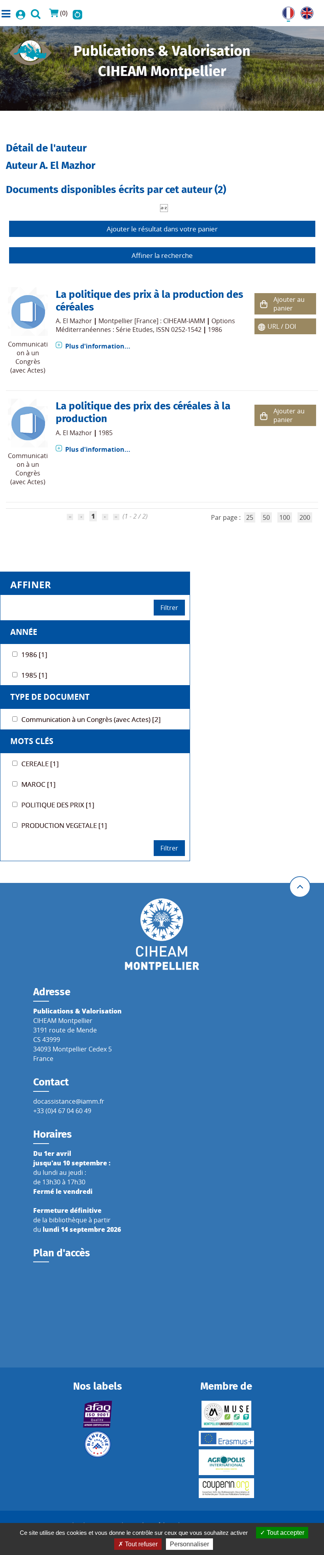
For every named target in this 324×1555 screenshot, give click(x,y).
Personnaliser (189, 1544)
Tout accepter (284, 1532)
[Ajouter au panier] (264, 304)
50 (266, 517)
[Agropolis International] (226, 1462)
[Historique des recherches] (77, 13)
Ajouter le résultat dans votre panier (162, 228)
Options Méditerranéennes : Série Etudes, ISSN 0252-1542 (145, 325)
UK (305, 11)
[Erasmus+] (226, 1438)
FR (285, 11)
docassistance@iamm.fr (68, 1101)
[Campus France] (98, 1444)
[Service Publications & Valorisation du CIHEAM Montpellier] (30, 50)
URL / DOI (281, 326)
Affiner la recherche (162, 255)
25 (249, 517)
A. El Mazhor (74, 320)
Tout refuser (140, 1544)
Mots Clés (31, 741)
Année (23, 632)
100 (284, 517)
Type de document (50, 696)
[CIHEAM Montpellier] (162, 934)
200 (305, 517)
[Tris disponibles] (164, 207)
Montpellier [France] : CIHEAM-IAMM (151, 320)
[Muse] (226, 1414)
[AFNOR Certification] (98, 1414)
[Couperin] (226, 1488)
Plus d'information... (97, 346)
